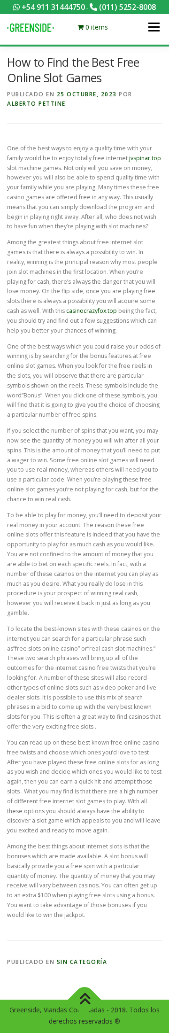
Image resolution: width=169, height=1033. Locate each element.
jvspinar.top (145, 158)
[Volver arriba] (84, 1000)
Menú (153, 27)
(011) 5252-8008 (126, 7)
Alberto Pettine (36, 104)
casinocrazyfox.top (91, 311)
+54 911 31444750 (52, 7)
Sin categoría (82, 962)
